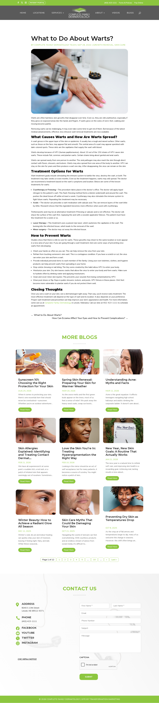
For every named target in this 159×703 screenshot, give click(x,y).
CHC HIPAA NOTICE (27, 659)
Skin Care (120, 45)
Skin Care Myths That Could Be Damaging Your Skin (77, 523)
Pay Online (138, 3)
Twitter (28, 637)
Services (57, 13)
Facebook (29, 627)
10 (94, 559)
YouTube (28, 632)
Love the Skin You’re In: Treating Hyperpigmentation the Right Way (79, 453)
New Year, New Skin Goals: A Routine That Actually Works (121, 452)
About (99, 13)
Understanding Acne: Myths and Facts (121, 381)
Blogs (130, 13)
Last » (114, 559)
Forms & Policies (125, 3)
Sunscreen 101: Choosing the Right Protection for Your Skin (35, 383)
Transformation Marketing (105, 699)
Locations (39, 13)
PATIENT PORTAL (37, 3)
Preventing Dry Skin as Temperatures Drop (122, 518)
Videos (116, 13)
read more (25, 409)
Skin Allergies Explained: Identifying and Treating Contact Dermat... (34, 453)
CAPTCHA (84, 657)
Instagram (30, 642)
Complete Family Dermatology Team (55, 45)
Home (23, 13)
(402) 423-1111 (110, 3)
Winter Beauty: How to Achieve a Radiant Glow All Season (35, 523)
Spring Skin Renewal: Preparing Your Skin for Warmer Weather (79, 383)
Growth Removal (103, 45)
